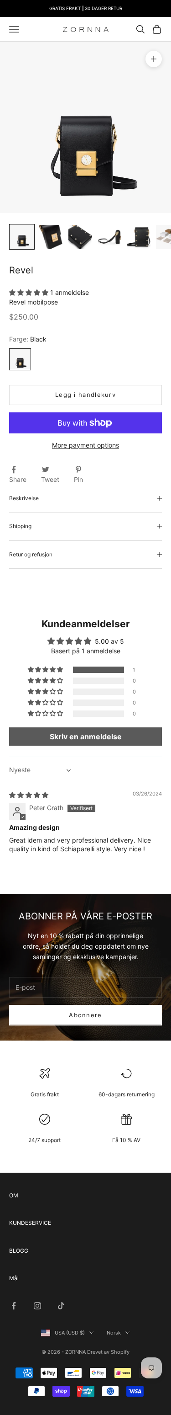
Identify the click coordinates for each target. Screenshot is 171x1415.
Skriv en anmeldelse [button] (86, 736)
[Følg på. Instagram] (37, 1305)
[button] (29, 292)
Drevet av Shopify (108, 1352)
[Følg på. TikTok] (61, 1305)
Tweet (50, 479)
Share (17, 479)
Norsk (114, 1333)
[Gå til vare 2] (51, 237)
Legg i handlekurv (85, 394)
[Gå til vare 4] (109, 237)
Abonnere (85, 1015)
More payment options (85, 445)
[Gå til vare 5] (138, 237)
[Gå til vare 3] (80, 237)
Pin (78, 479)
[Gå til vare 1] (22, 237)
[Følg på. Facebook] (13, 1305)
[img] (28, 795)
